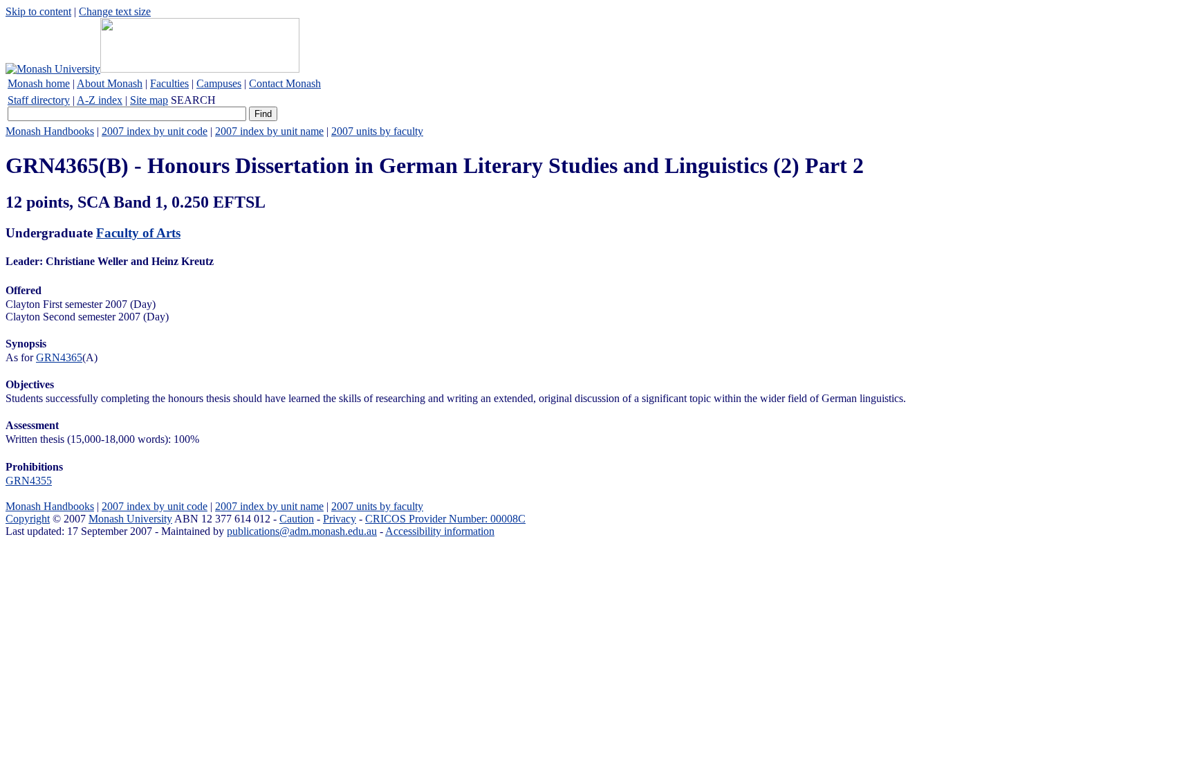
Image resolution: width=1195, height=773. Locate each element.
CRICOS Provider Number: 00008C (445, 519)
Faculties (169, 83)
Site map (149, 100)
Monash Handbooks (50, 131)
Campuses (218, 83)
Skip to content (38, 11)
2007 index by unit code (154, 131)
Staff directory (39, 100)
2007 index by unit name (269, 131)
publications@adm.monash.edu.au (302, 531)
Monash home (39, 83)
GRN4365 (59, 357)
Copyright (28, 519)
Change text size (115, 11)
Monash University (130, 519)
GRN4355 (29, 480)
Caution (296, 519)
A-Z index (99, 100)
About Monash (109, 83)
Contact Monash (285, 83)
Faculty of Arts (138, 233)
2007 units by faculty (377, 131)
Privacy (339, 519)
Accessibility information (439, 531)
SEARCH (193, 100)
